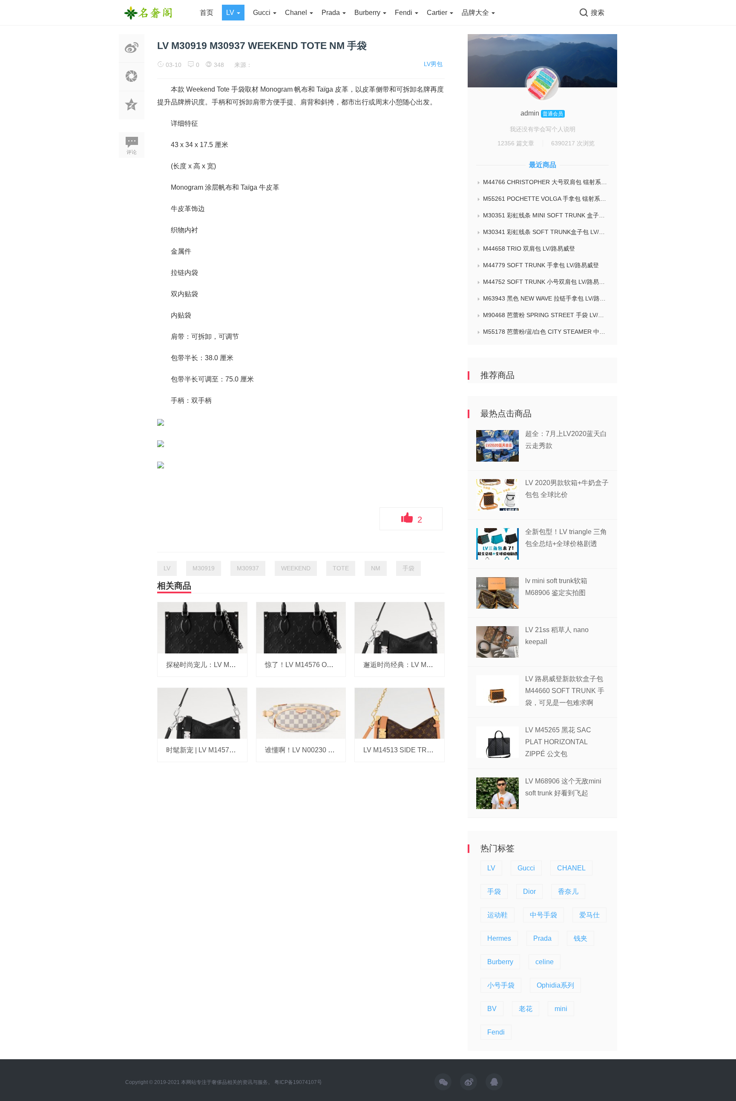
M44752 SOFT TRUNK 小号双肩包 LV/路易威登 (546, 281)
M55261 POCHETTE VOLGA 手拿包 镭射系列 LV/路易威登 (546, 198)
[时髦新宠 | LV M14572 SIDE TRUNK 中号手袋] (202, 712)
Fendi (404, 12)
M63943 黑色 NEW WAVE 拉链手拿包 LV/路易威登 (546, 298)
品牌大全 (476, 12)
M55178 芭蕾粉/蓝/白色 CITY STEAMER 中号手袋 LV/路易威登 (546, 331)
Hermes (499, 938)
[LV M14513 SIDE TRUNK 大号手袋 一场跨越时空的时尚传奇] (399, 712)
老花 (525, 1008)
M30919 (204, 568)
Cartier (438, 12)
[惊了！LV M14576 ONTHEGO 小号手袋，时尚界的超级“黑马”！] (301, 627)
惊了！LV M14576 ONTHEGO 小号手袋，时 (332, 664)
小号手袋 (501, 985)
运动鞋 (497, 915)
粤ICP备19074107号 (298, 1082)
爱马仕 (589, 915)
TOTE (341, 568)
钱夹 (580, 938)
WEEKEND (295, 568)
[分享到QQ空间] (131, 114)
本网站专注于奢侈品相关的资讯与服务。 (227, 1082)
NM (375, 568)
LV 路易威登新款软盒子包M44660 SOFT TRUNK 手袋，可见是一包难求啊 (564, 690)
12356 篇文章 (515, 143)
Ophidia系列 (555, 985)
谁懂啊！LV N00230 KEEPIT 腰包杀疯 (323, 750)
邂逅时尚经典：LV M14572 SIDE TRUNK (426, 664)
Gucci (262, 12)
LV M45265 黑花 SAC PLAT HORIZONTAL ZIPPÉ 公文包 (558, 741)
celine (544, 961)
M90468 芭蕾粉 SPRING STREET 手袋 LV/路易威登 (546, 315)
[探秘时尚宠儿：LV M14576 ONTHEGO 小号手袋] (202, 627)
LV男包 (433, 64)
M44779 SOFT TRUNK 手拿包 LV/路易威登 (541, 265)
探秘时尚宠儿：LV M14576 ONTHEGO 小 (229, 664)
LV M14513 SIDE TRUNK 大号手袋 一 (421, 750)
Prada (332, 12)
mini (561, 1008)
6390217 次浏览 (573, 143)
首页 (206, 12)
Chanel (297, 12)
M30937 (248, 568)
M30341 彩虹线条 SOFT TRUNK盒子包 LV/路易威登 (546, 231)
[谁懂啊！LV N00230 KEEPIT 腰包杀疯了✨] (301, 712)
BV (492, 1008)
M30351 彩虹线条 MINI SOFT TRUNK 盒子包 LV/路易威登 (546, 215)
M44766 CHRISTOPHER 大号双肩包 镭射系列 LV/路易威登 (546, 182)
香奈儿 (568, 891)
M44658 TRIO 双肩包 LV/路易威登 (529, 248)
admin (530, 113)
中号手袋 (543, 915)
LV (231, 12)
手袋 (408, 568)
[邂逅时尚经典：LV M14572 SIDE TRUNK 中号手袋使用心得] (399, 627)
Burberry (368, 12)
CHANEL (571, 868)
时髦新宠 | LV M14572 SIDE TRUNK (221, 750)
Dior (529, 891)
